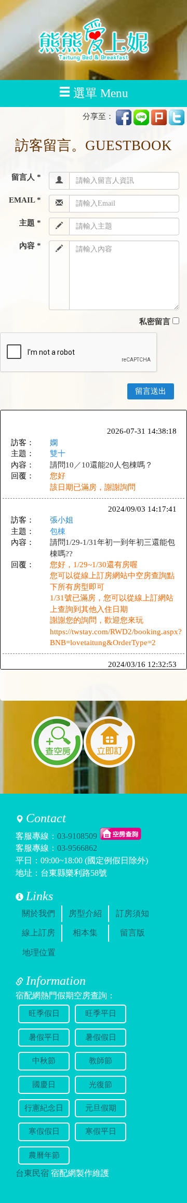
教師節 (100, 1061)
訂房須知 (132, 913)
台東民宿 (32, 1173)
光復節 (100, 1084)
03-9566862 (77, 848)
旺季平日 (100, 1013)
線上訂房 (38, 932)
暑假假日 (100, 1037)
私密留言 (154, 321)
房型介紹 (85, 913)
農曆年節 (44, 1155)
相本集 (85, 932)
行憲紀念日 (43, 1108)
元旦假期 (100, 1108)
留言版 (132, 932)
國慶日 (44, 1084)
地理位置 (39, 952)
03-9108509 (77, 835)
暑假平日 (44, 1037)
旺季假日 (44, 1013)
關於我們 (38, 913)
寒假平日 (100, 1131)
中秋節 (44, 1061)
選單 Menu (100, 93)
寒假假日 (44, 1131)
